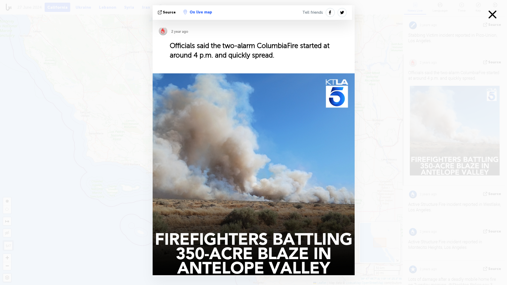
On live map (201, 12)
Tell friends (312, 12)
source (169, 12)
